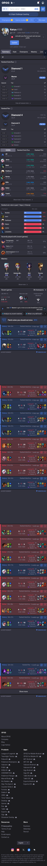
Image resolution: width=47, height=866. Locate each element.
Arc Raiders (5, 781)
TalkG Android (29, 776)
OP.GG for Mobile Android (33, 754)
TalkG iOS (27, 778)
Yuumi (7, 193)
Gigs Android (28, 770)
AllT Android (28, 759)
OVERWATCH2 (6, 773)
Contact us (5, 837)
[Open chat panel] (45, 53)
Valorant (4, 765)
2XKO (3, 795)
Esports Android (29, 781)
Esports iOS (28, 784)
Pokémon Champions (9, 762)
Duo (2, 806)
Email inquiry (5, 834)
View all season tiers (22, 103)
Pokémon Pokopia (7, 776)
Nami (7, 165)
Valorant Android (30, 765)
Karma (7, 176)
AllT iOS (26, 762)
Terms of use (6, 829)
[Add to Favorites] (24, 29)
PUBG (3, 767)
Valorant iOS (28, 767)
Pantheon (8, 171)
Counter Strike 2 (7, 787)
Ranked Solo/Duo (23, 150)
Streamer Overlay (7, 817)
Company (4, 739)
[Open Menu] (42, 2)
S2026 (8, 150)
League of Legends (8, 754)
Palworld (4, 759)
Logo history (5, 745)
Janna (7, 160)
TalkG (3, 809)
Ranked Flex (39, 150)
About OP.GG (5, 736)
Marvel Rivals (6, 778)
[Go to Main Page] (5, 3)
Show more (23, 691)
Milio (7, 182)
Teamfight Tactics (7, 756)
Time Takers (5, 798)
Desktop (4, 801)
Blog (3, 742)
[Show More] (12, 2)
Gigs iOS (26, 773)
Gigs (2, 814)
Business (27, 826)
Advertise (27, 829)
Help (3, 832)
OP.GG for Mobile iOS (31, 756)
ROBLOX (4, 770)
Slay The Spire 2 (7, 784)
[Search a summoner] (36, 9)
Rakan (7, 188)
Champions (7, 20)
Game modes (21, 20)
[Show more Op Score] (44, 308)
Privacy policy (6, 826)
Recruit (26, 832)
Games (4, 803)
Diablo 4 (4, 792)
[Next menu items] (36, 20)
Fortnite (4, 790)
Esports (4, 812)
